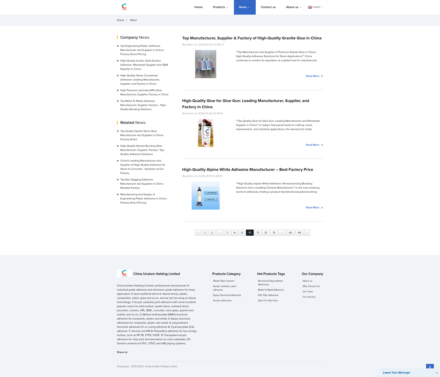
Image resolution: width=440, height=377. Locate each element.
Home (198, 7)
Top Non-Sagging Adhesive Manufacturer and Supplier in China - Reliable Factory (142, 183)
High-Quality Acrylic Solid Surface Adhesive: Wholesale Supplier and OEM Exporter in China (144, 64)
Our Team (308, 291)
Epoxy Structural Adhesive (227, 295)
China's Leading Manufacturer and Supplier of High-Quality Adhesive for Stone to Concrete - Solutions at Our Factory (142, 166)
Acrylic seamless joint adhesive (224, 288)
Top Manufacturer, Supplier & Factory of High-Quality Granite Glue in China (252, 38)
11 (258, 232)
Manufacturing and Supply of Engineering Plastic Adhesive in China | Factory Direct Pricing (143, 198)
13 (274, 232)
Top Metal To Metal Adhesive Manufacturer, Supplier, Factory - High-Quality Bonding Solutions (143, 105)
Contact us (268, 7)
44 (299, 232)
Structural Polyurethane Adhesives (270, 283)
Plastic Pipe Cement (223, 281)
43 (290, 232)
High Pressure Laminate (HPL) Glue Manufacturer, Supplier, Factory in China (144, 92)
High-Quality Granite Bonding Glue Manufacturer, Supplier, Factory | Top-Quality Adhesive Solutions (142, 150)
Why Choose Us (311, 286)
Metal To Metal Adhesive (271, 290)
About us (292, 7)
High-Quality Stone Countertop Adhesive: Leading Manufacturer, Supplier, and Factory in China (140, 79)
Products (219, 7)
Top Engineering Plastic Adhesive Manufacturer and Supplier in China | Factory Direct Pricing (142, 50)
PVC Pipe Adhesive (268, 295)
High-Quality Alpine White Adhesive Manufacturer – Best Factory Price (247, 170)
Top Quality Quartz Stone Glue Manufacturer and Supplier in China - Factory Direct (142, 135)
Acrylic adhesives (222, 300)
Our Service (309, 297)
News (243, 7)
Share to (122, 352)
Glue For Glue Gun (268, 300)
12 (266, 232)
